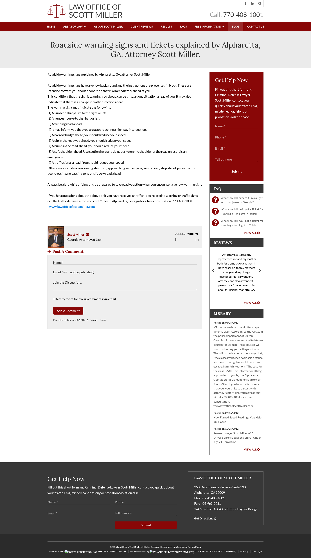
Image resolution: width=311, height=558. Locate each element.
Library (222, 313)
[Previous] (213, 271)
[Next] (260, 271)
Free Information (208, 26)
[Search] (259, 3)
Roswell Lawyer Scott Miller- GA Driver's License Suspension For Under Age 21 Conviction (237, 437)
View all (250, 232)
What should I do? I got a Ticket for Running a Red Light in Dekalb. (242, 211)
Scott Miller (75, 234)
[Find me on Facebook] (175, 239)
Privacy (94, 320)
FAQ (217, 188)
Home (51, 26)
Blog (235, 26)
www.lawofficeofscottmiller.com (72, 207)
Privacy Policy (194, 547)
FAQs (183, 26)
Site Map (244, 551)
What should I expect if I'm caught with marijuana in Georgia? (242, 200)
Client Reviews (142, 26)
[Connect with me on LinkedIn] (197, 239)
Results (166, 26)
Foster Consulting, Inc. (112, 551)
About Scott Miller (108, 26)
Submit (236, 171)
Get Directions (203, 518)
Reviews (222, 242)
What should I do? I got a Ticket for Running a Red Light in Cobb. (242, 223)
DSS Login (257, 551)
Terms (103, 320)
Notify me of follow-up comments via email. (86, 299)
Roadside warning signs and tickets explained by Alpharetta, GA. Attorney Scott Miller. (155, 49)
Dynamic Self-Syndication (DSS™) (215, 551)
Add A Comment (68, 311)
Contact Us (255, 26)
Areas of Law (73, 26)
